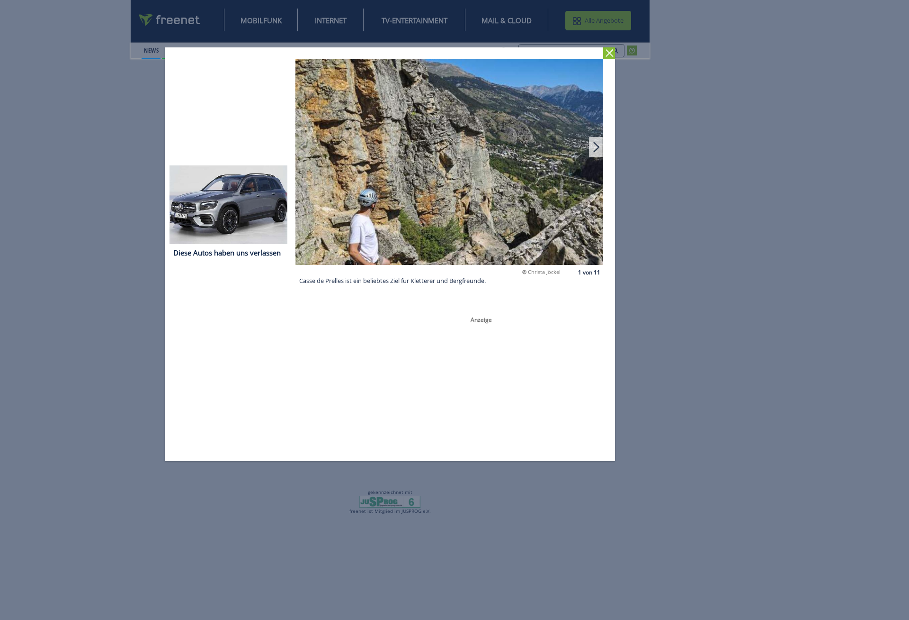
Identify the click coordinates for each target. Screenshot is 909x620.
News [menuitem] (151, 50)
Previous (303, 147)
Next (596, 147)
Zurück (609, 53)
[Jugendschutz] (389, 501)
